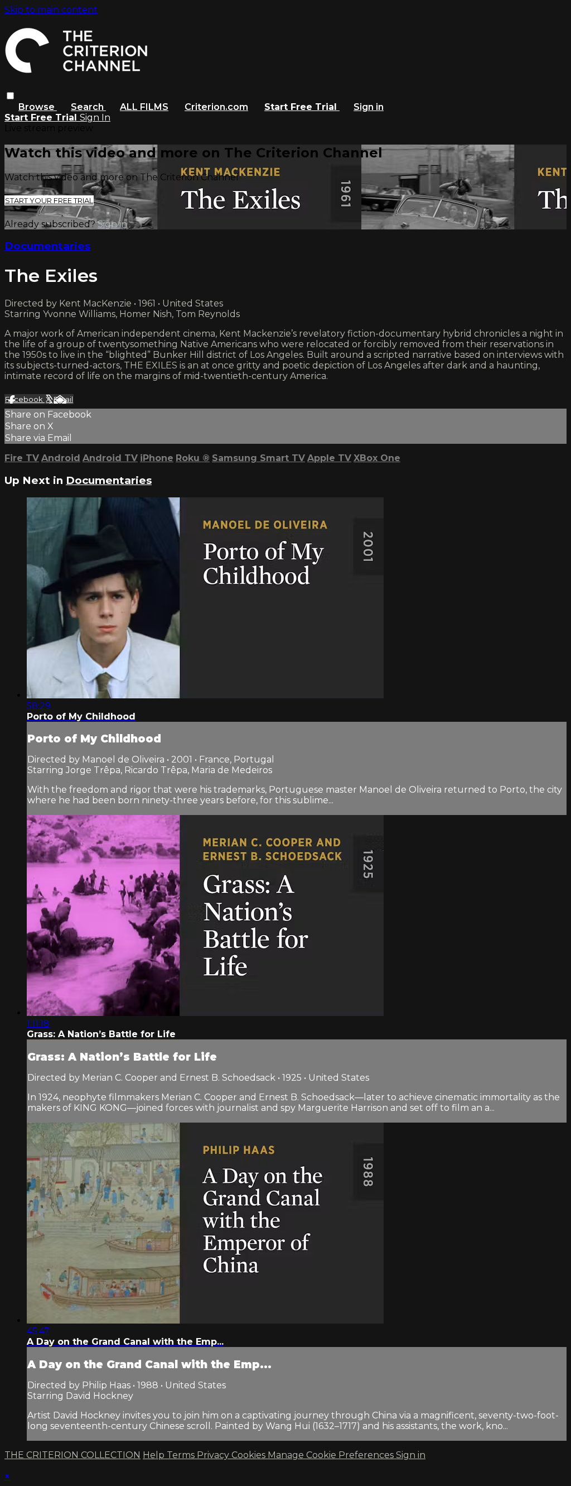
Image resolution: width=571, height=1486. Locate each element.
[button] (10, 95)
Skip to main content (51, 9)
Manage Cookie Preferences (332, 1455)
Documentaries (47, 245)
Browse (37, 107)
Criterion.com (216, 107)
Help (155, 1455)
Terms (182, 1455)
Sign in (369, 107)
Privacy (214, 1455)
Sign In (95, 117)
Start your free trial (49, 200)
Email (63, 399)
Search (88, 107)
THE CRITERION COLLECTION (72, 1455)
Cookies (249, 1455)
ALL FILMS (144, 107)
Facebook (25, 399)
